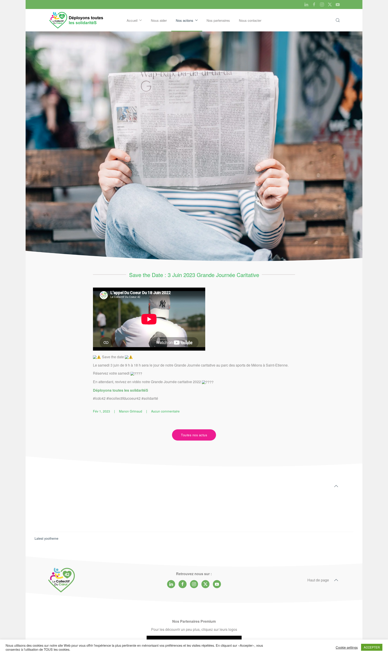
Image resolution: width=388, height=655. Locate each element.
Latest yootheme (46, 538)
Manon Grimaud (130, 411)
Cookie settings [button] (347, 647)
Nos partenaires (218, 20)
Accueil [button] (132, 20)
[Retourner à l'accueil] (76, 20)
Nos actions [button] (184, 20)
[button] (337, 20)
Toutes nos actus (194, 435)
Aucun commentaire (165, 411)
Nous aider (159, 20)
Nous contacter (250, 20)
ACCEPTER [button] (372, 647)
